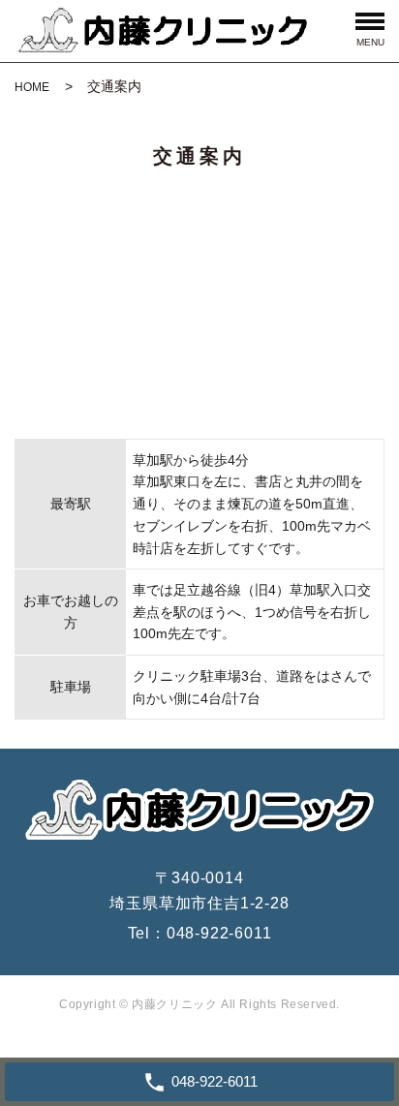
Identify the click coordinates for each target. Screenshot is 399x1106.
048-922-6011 (219, 933)
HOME (32, 87)
